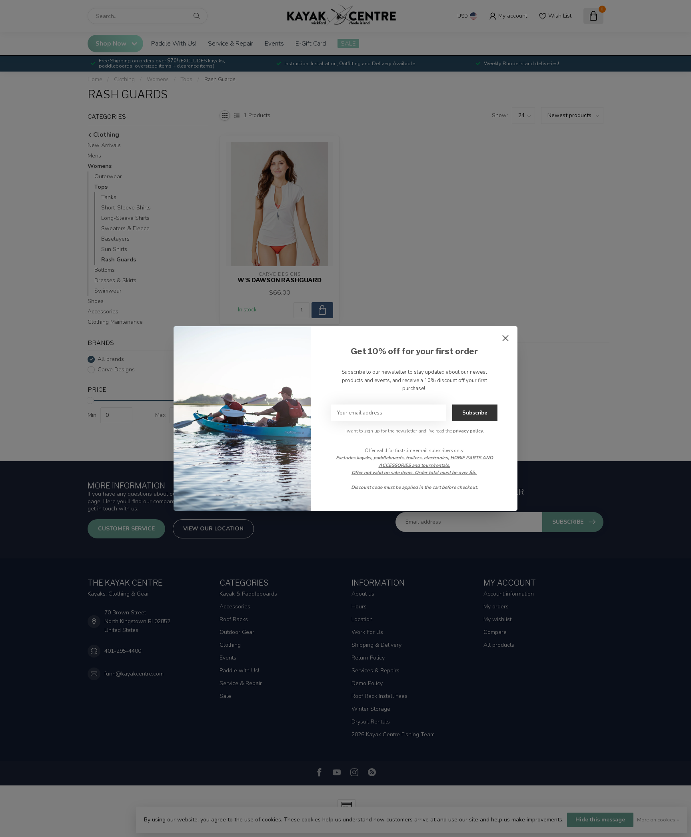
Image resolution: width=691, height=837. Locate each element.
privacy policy (468, 431)
